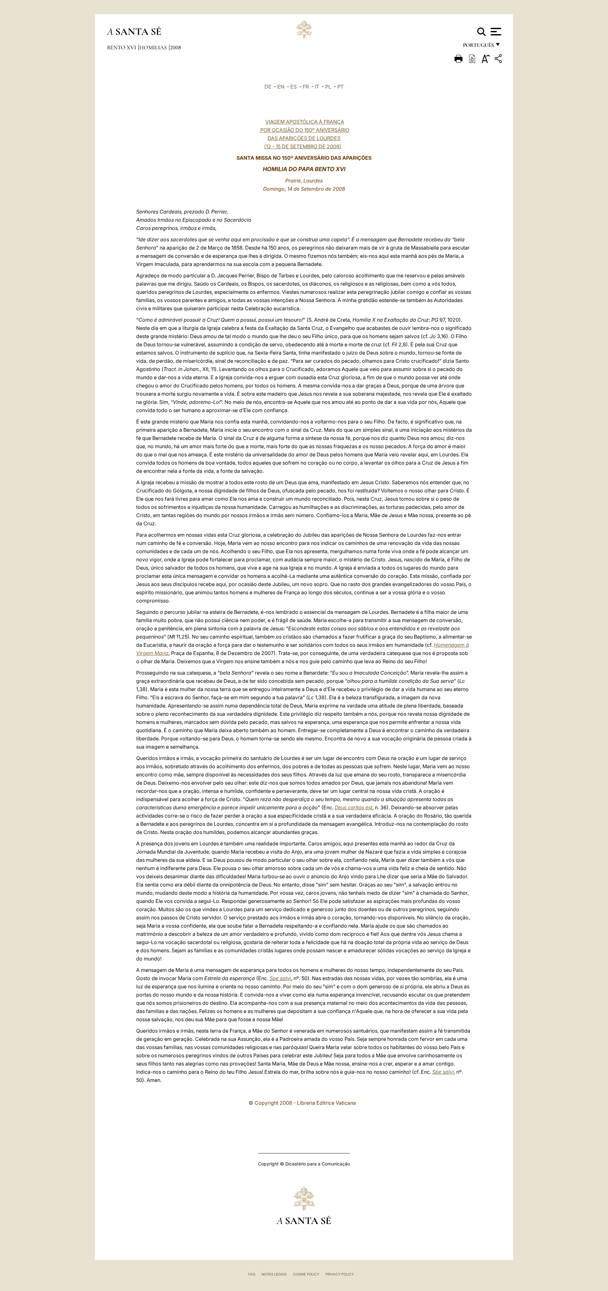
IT (317, 86)
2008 (175, 47)
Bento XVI (122, 47)
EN (280, 86)
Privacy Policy (340, 1274)
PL (328, 86)
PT (340, 86)
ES (293, 86)
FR (306, 86)
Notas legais (274, 1274)
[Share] (499, 59)
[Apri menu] (495, 31)
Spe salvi (280, 978)
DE (267, 86)
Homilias (153, 47)
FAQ (251, 1274)
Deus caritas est (353, 807)
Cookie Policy (306, 1274)
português (478, 47)
